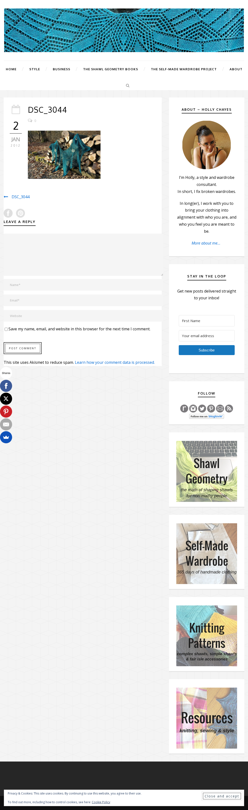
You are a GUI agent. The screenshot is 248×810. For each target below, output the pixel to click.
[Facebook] (6, 386)
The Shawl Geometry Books (110, 69)
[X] (6, 399)
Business (61, 69)
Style (34, 69)
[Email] (6, 424)
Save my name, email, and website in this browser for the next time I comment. (79, 329)
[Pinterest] (6, 411)
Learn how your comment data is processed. (115, 362)
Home (11, 69)
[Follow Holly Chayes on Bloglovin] (206, 416)
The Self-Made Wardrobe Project (184, 69)
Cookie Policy (101, 802)
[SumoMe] (6, 437)
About (236, 69)
